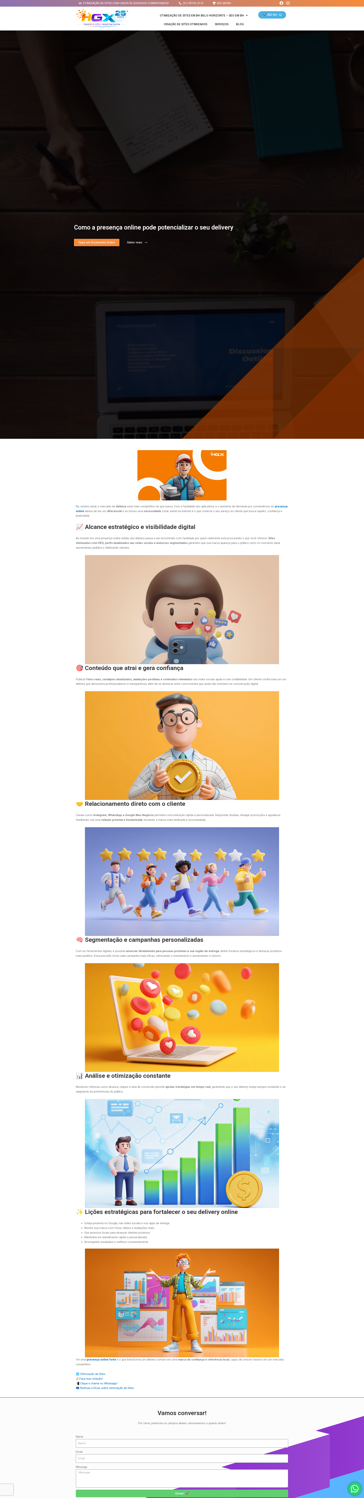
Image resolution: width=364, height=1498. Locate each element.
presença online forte (101, 1359)
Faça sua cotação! (91, 1378)
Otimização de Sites (92, 1374)
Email (79, 1451)
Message (81, 1467)
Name (79, 1436)
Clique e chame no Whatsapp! (98, 1383)
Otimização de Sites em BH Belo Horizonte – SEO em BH (202, 15)
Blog (240, 24)
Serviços (221, 24)
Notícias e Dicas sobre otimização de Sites (107, 1388)
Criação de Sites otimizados (185, 24)
